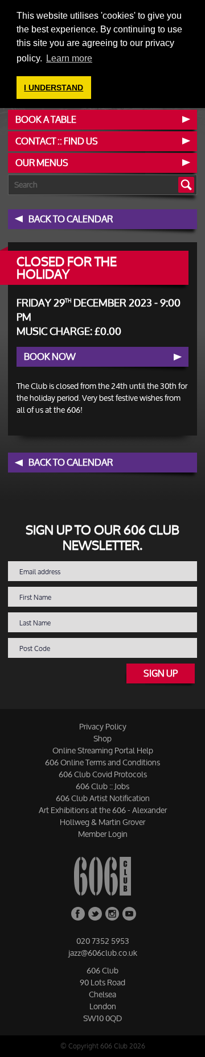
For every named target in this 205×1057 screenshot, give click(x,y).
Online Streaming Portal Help (102, 750)
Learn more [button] (69, 58)
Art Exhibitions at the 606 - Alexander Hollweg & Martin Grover (103, 816)
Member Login (103, 834)
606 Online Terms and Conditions (102, 762)
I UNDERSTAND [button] (53, 87)
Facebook (78, 914)
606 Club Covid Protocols (103, 774)
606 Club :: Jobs (102, 786)
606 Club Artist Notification (103, 798)
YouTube (129, 914)
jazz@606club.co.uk (102, 952)
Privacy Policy (102, 726)
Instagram (112, 914)
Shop (102, 738)
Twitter (95, 914)
